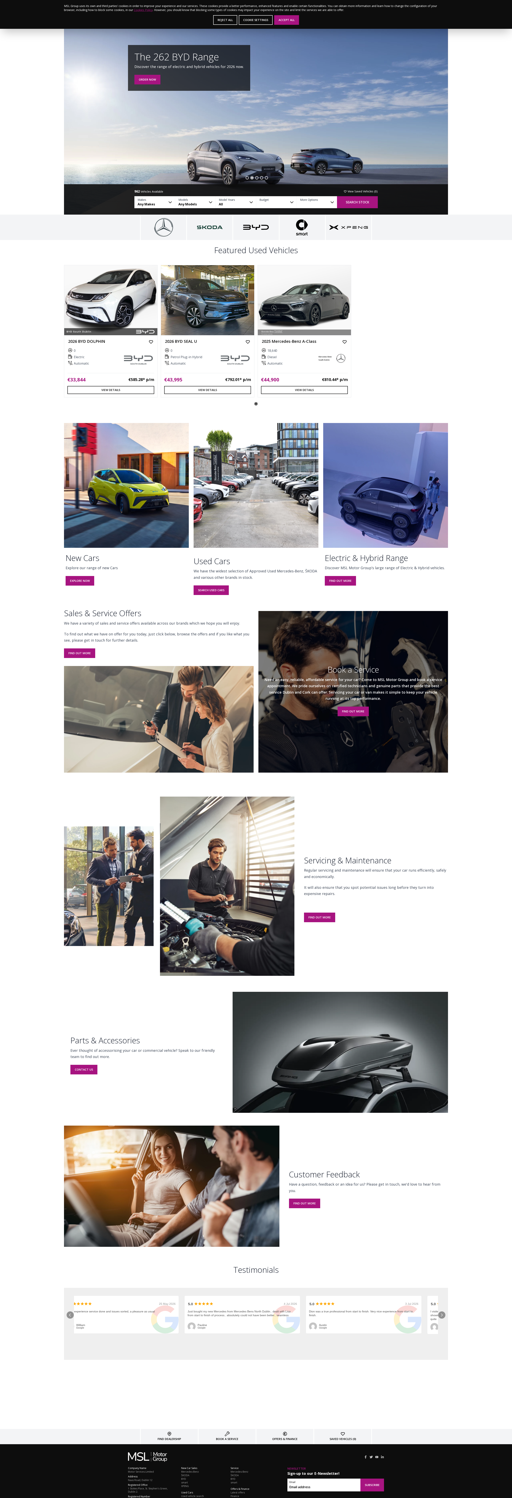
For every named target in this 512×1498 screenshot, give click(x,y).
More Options (309, 200)
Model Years (227, 200)
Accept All (287, 20)
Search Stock (357, 202)
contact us (84, 1069)
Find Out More (79, 653)
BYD (183, 1479)
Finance (235, 1496)
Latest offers (238, 1492)
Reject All (225, 20)
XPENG (185, 1486)
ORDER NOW (147, 79)
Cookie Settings (255, 20)
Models (183, 200)
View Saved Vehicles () (363, 191)
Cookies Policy (143, 10)
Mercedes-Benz (190, 1471)
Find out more (340, 581)
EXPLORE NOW (80, 581)
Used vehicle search (192, 1496)
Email (292, 1482)
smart (184, 1482)
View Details (110, 390)
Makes (142, 200)
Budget (264, 200)
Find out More (319, 917)
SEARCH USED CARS (211, 590)
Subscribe (372, 1485)
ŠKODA (185, 1475)
